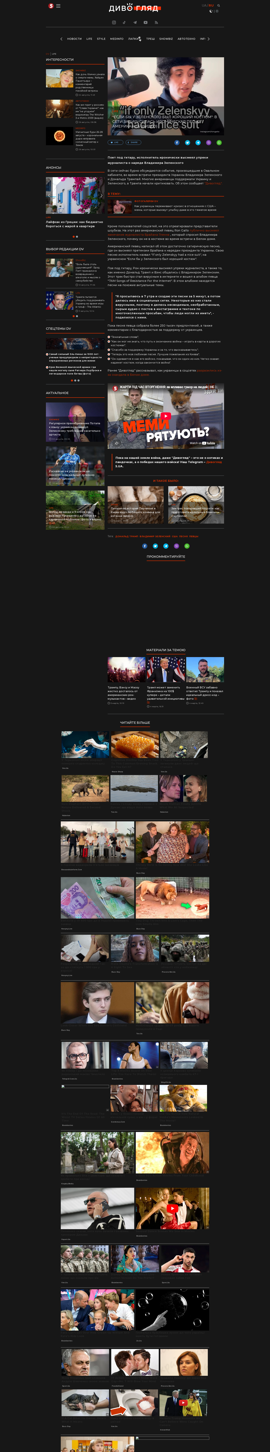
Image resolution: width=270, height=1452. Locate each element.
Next (208, 39)
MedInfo (117, 38)
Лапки (133, 38)
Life (89, 38)
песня (183, 536)
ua (204, 5)
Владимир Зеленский (155, 536)
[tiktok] (124, 22)
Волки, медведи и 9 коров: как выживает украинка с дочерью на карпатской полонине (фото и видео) (75, 519)
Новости (74, 38)
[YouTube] (146, 22)
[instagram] (114, 22)
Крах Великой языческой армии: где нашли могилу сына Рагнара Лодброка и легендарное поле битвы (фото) (75, 373)
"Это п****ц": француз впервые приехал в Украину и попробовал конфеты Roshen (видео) (73, 226)
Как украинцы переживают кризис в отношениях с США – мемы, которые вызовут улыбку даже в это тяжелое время (175, 208)
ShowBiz (166, 38)
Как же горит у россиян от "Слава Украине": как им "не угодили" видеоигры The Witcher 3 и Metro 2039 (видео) (90, 111)
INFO (203, 38)
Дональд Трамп (126, 536)
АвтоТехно (186, 38)
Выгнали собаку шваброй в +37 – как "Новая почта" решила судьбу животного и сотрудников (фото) (89, 304)
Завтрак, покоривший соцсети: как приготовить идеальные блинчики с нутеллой (195, 512)
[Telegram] (135, 22)
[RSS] (156, 22)
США (175, 536)
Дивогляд (214, 462)
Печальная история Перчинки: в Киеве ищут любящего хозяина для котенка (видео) (135, 512)
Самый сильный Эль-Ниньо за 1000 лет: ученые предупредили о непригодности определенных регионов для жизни (75, 360)
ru (211, 5)
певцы (193, 536)
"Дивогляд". (213, 183)
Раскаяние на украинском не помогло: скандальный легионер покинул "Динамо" (72, 478)
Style (101, 38)
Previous (61, 39)
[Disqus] (166, 606)
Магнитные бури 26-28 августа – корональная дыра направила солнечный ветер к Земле (89, 139)
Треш (150, 38)
